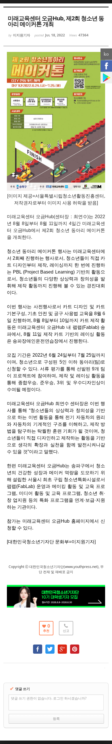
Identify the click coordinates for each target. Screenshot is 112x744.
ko (106, 54)
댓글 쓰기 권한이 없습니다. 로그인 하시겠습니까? (48, 698)
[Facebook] (106, 66)
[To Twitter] (50, 646)
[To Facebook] (37, 646)
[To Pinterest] (74, 646)
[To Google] (62, 646)
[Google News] (106, 77)
